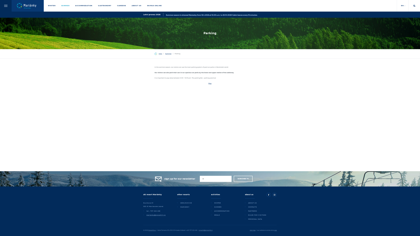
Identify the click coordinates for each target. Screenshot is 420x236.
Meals (217, 215)
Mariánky (184, 207)
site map (253, 230)
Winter (52, 5)
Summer (65, 5)
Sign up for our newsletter (179, 179)
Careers (121, 5)
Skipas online (154, 5)
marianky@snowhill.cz (156, 215)
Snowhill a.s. (152, 230)
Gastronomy (104, 5)
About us (252, 203)
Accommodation (83, 5)
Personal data (255, 219)
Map (210, 83)
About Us (136, 5)
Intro (160, 54)
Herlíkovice (186, 203)
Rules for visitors (257, 215)
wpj (275, 230)
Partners (252, 211)
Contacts (252, 207)
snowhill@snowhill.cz (206, 230)
